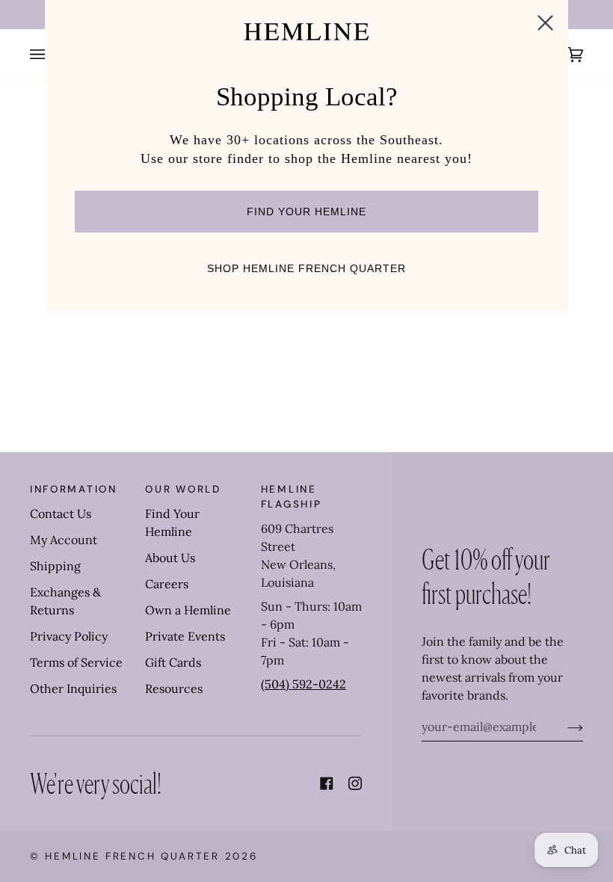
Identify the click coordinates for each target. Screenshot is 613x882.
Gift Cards (173, 662)
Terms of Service (76, 662)
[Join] (563, 726)
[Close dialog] (545, 23)
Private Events (185, 636)
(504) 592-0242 (303, 683)
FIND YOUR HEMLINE (306, 212)
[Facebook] (326, 783)
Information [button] (73, 489)
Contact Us (60, 513)
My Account (63, 539)
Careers (166, 583)
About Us (170, 557)
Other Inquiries (73, 688)
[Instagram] (355, 783)
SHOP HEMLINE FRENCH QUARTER (306, 268)
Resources (174, 688)
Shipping (55, 565)
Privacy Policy (69, 636)
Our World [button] (183, 489)
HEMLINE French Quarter (132, 856)
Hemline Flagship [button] (291, 497)
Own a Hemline (188, 609)
